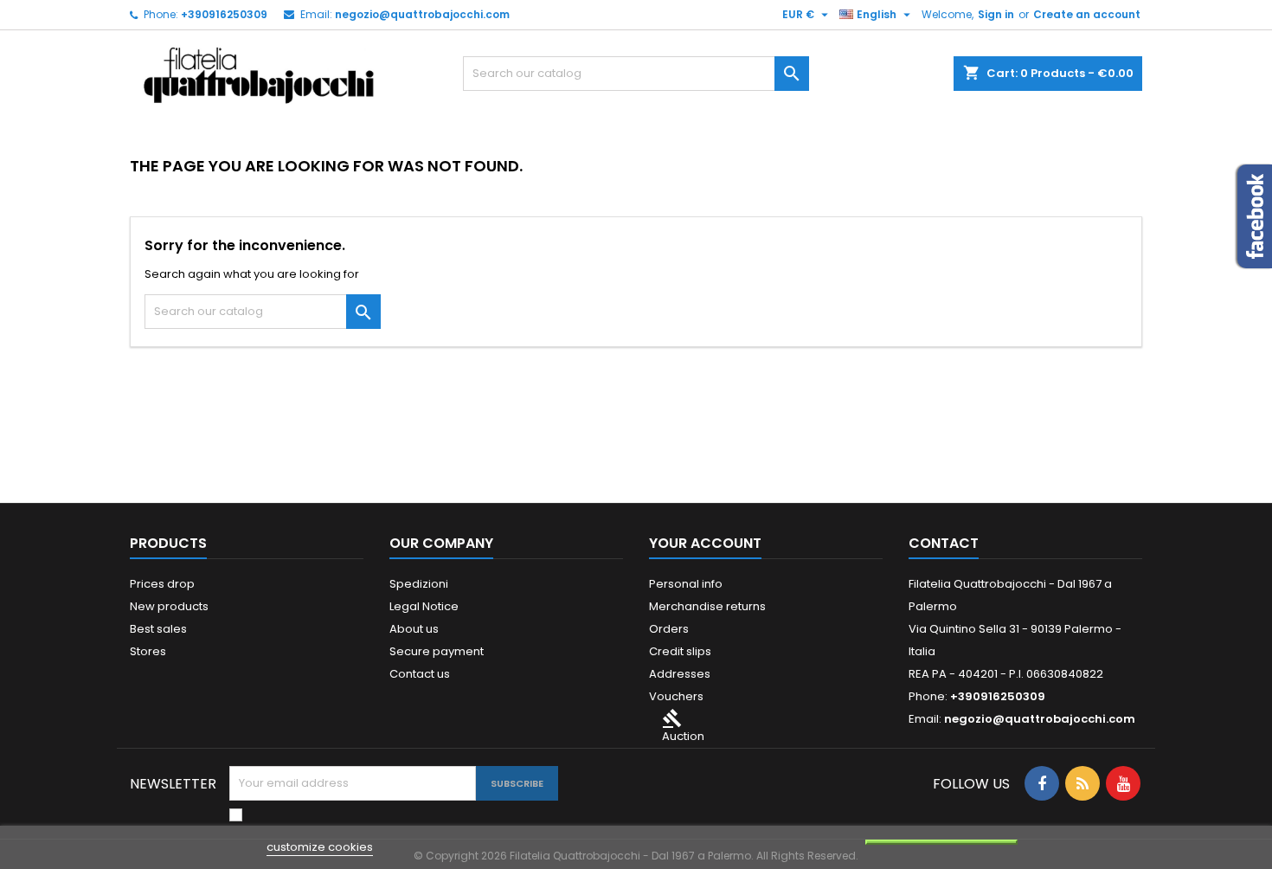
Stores (148, 651)
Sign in (996, 14)
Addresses (679, 674)
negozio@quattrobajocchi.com (422, 14)
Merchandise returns (707, 606)
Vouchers (676, 696)
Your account (705, 543)
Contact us (419, 674)
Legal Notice (424, 606)
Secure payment (436, 651)
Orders (669, 629)
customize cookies (320, 847)
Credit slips (680, 651)
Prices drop (162, 584)
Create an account (1086, 14)
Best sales (158, 629)
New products (169, 606)
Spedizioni (418, 584)
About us (414, 629)
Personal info (686, 584)
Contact (944, 543)
